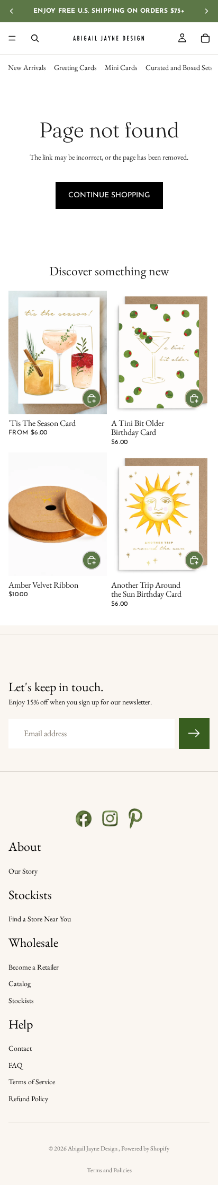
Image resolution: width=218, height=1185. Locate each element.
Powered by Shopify (145, 1148)
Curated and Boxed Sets (179, 67)
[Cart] (205, 38)
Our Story (23, 871)
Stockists (21, 1000)
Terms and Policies (109, 1170)
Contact (20, 1048)
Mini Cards (121, 67)
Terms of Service (31, 1081)
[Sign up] (194, 733)
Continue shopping (109, 195)
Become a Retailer (33, 967)
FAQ (15, 1065)
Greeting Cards (75, 67)
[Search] (35, 38)
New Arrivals (27, 67)
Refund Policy (28, 1098)
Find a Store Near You (39, 918)
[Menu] (12, 38)
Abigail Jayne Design (93, 1148)
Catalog (19, 983)
